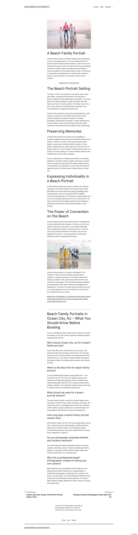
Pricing (96, 7)
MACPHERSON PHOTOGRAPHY (37, 7)
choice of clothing (77, 191)
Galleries (108, 7)
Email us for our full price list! (69, 83)
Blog (101, 7)
